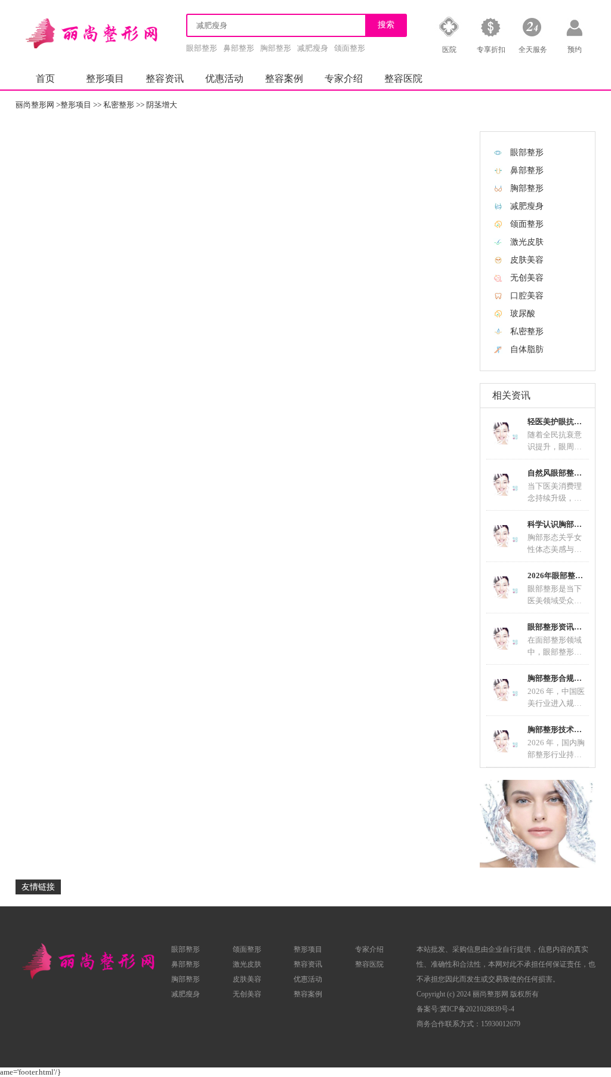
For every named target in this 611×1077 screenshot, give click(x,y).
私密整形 (118, 104)
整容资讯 (165, 78)
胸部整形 (275, 48)
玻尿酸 (522, 313)
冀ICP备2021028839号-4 (477, 1009)
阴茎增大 (161, 104)
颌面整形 (349, 48)
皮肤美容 (527, 259)
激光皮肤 (527, 241)
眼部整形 (201, 48)
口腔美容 (527, 295)
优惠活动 (224, 78)
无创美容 (527, 277)
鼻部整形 (238, 48)
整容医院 (403, 78)
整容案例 (284, 78)
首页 (45, 78)
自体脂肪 (527, 349)
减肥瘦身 (312, 48)
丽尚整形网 (35, 104)
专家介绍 (344, 78)
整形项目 (105, 78)
